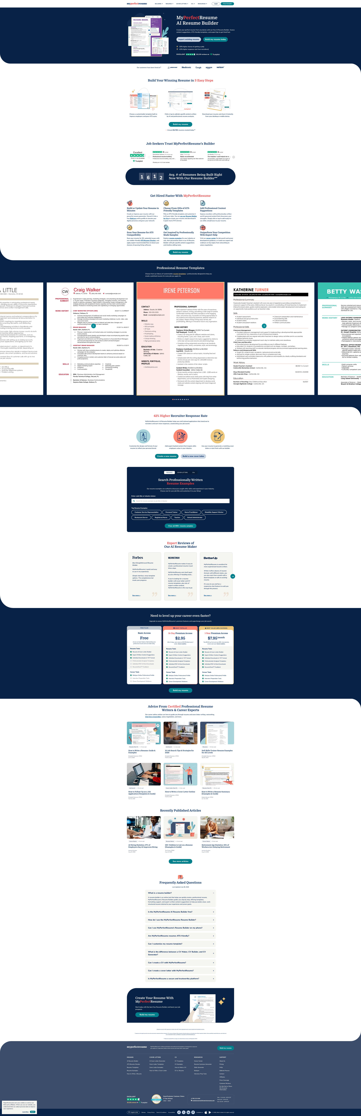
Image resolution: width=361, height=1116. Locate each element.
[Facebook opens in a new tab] (179, 1112)
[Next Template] (264, 326)
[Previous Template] (93, 326)
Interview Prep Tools (200, 1074)
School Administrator (194, 517)
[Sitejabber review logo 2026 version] (156, 1099)
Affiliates (222, 1077)
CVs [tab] (193, 472)
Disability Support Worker (214, 512)
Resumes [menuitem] (169, 4)
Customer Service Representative (146, 512)
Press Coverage (224, 1080)
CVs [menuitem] (192, 4)
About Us (222, 1061)
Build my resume (180, 124)
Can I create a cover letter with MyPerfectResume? (171, 970)
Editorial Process (225, 1071)
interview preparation (153, 717)
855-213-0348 (196, 1098)
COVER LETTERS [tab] (182, 472)
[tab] (173, 399)
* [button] (160, 67)
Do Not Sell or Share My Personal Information (226, 1088)
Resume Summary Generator (203, 1064)
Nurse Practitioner (191, 512)
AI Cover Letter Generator (157, 1061)
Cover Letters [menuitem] (181, 4)
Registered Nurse (161, 517)
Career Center (198, 1061)
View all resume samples (180, 526)
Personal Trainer (171, 512)
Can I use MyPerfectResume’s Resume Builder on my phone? (175, 928)
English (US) (134, 1112)
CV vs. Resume (179, 1071)
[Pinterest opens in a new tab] (193, 1112)
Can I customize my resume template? (165, 944)
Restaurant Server (141, 517)
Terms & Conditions (161, 1112)
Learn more (25, 1112)
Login (216, 4)
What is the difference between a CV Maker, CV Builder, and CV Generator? (177, 953)
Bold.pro (133, 218)
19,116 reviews (131, 1102)
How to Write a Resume (134, 1074)
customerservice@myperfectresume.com (204, 1100)
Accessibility (171, 1112)
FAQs (221, 1067)
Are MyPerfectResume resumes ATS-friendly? (168, 936)
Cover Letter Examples (156, 1067)
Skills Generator (199, 1067)
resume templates (179, 274)
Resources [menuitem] (202, 4)
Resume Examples (132, 1071)
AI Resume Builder (132, 1061)
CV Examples (179, 1064)
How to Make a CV (180, 1067)
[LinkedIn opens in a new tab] (188, 1112)
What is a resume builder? (160, 893)
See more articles (180, 861)
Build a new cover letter (193, 456)
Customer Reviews (225, 1083)
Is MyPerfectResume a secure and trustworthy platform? (173, 978)
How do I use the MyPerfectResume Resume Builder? (172, 920)
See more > (136, 595)
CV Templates (179, 1061)
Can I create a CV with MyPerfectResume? (167, 962)
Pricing (222, 1064)
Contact (222, 1074)
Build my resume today (215, 39)
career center (211, 238)
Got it (32, 1112)
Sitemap (143, 1112)
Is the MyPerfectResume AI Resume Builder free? (170, 912)
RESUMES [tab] (169, 472)
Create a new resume (166, 456)
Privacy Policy (151, 1112)
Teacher (177, 517)
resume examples (175, 238)
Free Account (227, 4)
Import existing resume (188, 39)
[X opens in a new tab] (184, 1112)
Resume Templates (133, 1067)
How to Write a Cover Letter (158, 1071)
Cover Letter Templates (156, 1064)
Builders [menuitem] (158, 4)
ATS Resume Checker (148, 240)
